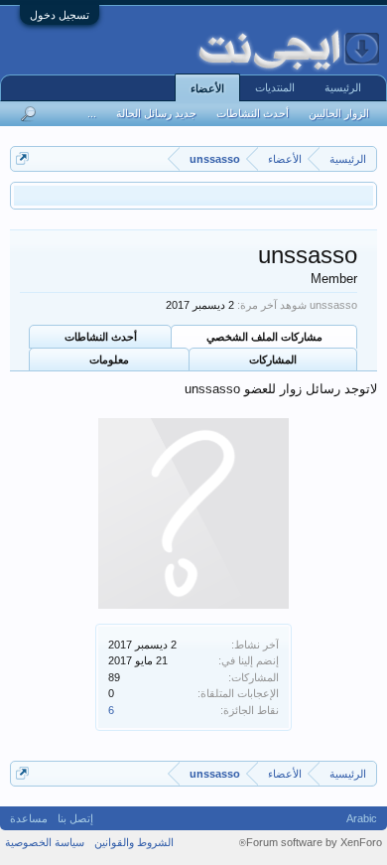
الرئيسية (342, 87)
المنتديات (275, 87)
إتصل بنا (75, 818)
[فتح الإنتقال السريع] (22, 158)
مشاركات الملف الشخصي (264, 337)
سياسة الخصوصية (44, 842)
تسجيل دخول (59, 15)
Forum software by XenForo (310, 842)
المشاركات (273, 359)
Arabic (361, 818)
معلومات (109, 359)
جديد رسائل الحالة (156, 113)
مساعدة (29, 818)
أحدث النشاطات (100, 337)
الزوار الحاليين (339, 113)
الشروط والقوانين (134, 842)
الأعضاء (207, 88)
